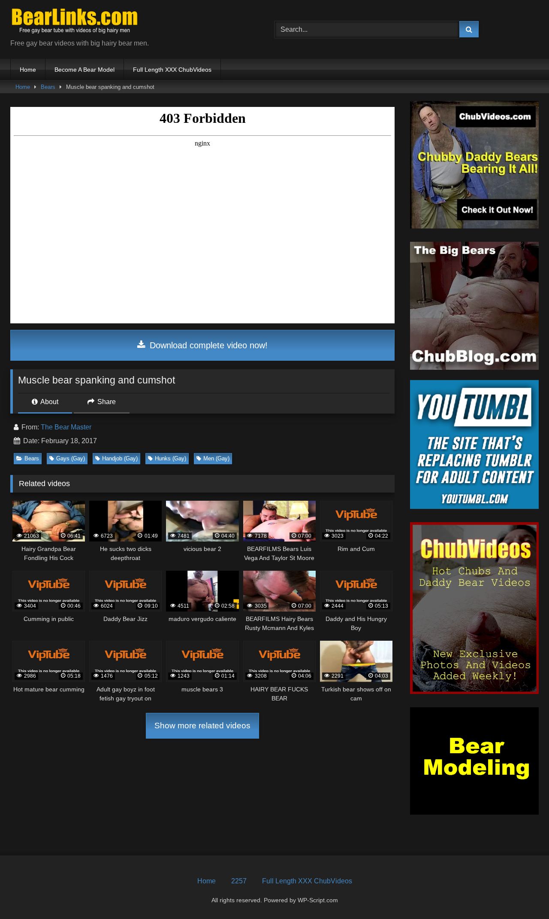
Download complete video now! (207, 345)
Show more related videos (202, 725)
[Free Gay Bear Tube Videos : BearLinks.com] (74, 22)
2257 (239, 881)
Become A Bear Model (84, 69)
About (48, 401)
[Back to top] (522, 893)
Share (106, 401)
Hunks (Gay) (170, 458)
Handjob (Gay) (120, 458)
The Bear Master (66, 427)
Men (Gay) (216, 458)
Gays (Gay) (70, 458)
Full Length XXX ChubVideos (172, 69)
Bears (48, 87)
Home (28, 69)
